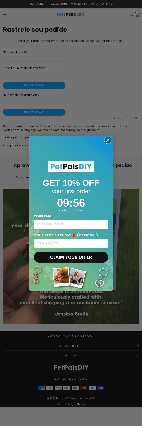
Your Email (44, 216)
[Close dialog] (108, 140)
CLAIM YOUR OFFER (71, 257)
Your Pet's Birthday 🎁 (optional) (66, 235)
